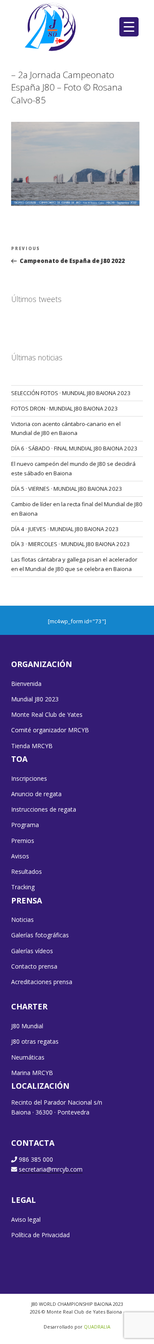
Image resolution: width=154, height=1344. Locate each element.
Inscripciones (29, 778)
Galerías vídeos (32, 951)
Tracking (23, 887)
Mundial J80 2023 (35, 699)
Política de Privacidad (40, 1235)
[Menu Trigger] (129, 26)
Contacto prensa (34, 966)
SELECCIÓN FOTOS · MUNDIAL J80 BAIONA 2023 (71, 393)
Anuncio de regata (36, 794)
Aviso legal (26, 1219)
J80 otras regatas (35, 1041)
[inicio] (51, 26)
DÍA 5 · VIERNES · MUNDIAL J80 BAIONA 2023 (66, 488)
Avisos (20, 856)
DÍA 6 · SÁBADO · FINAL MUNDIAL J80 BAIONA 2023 (74, 448)
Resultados (26, 871)
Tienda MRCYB (32, 746)
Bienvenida (26, 684)
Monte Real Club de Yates (47, 714)
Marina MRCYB (32, 1073)
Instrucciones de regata (43, 809)
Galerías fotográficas (40, 935)
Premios (22, 841)
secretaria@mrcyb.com (51, 1169)
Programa (25, 825)
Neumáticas (27, 1057)
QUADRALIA (97, 1326)
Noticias (22, 919)
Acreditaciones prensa (41, 982)
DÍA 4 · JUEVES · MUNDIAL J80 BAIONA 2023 (65, 529)
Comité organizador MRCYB (50, 730)
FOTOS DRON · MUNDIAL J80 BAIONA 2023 (64, 408)
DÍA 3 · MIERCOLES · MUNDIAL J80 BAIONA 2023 (70, 544)
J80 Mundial (27, 1026)
